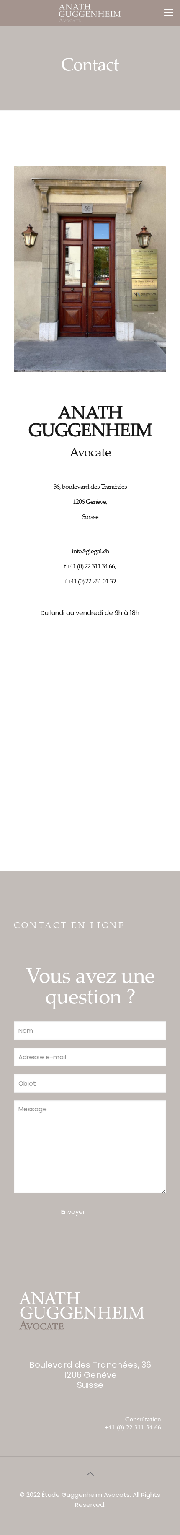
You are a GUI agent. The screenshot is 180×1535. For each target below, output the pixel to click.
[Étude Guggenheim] (90, 12)
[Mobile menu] (169, 12)
